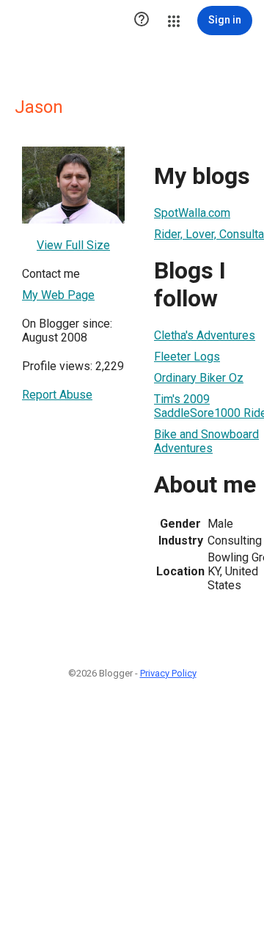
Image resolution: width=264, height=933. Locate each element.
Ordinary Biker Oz (198, 378)
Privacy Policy (168, 673)
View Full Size (73, 245)
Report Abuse (57, 395)
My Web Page (58, 295)
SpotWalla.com (192, 213)
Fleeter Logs (187, 357)
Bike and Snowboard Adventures (206, 441)
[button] (141, 20)
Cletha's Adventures (204, 335)
